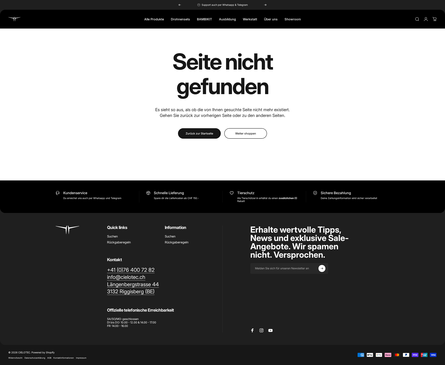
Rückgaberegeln (119, 242)
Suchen (112, 236)
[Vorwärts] (265, 5)
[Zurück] (180, 5)
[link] (131, 291)
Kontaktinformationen (63, 358)
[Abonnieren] (321, 268)
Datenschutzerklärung (35, 358)
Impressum (81, 358)
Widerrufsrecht (15, 358)
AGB (49, 358)
